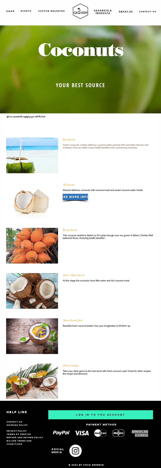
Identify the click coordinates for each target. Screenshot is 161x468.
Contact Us (14, 422)
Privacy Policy (17, 431)
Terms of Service (19, 434)
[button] (75, 197)
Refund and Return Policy (25, 437)
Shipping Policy (17, 425)
